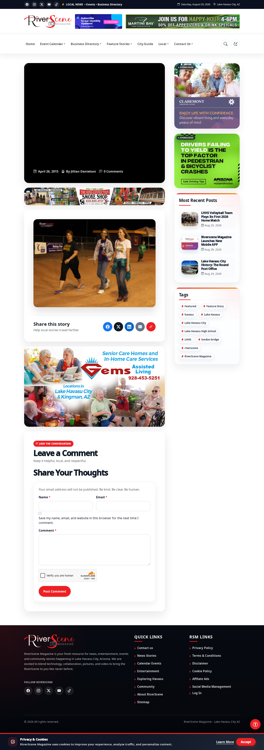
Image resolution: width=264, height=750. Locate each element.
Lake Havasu (212, 298)
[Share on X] (118, 326)
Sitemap (143, 702)
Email (101, 497)
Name (44, 497)
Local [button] (162, 44)
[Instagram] (34, 4)
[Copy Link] (151, 326)
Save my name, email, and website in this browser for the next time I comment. (88, 520)
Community (146, 686)
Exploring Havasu (150, 679)
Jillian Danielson (83, 171)
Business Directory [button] (85, 44)
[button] (94, 263)
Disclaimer (200, 663)
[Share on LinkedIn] (129, 326)
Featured (190, 290)
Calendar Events (149, 663)
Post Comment (54, 591)
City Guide (145, 44)
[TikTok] (56, 4)
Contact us (145, 648)
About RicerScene (150, 694)
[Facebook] (27, 4)
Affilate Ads (200, 679)
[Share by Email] (140, 326)
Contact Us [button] (182, 44)
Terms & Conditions (206, 656)
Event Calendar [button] (51, 44)
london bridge (210, 323)
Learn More (225, 742)
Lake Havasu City (195, 306)
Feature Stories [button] (118, 44)
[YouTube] (49, 4)
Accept (246, 742)
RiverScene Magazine (198, 340)
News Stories (146, 656)
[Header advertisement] (98, 21)
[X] (42, 4)
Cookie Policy (202, 671)
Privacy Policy (202, 648)
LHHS (188, 323)
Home (30, 44)
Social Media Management (211, 686)
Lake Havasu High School (200, 314)
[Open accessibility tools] (255, 724)
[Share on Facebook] (107, 326)
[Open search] (225, 44)
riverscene (191, 331)
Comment (47, 530)
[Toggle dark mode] (235, 44)
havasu (189, 298)
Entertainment (148, 671)
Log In (197, 693)
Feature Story (215, 290)
